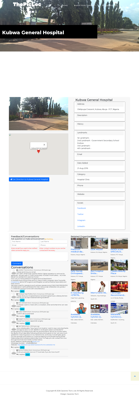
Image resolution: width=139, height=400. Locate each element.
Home (65, 5)
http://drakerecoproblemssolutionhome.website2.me (36, 345)
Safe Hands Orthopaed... (77, 272)
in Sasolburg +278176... (77, 294)
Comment (16, 263)
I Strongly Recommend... (118, 294)
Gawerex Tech (73, 394)
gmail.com (36, 341)
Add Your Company (85, 5)
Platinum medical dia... (77, 250)
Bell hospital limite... (97, 272)
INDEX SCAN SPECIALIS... (117, 250)
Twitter (80, 214)
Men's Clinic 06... (99, 293)
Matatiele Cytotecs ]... (116, 315)
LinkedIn (81, 226)
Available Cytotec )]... (76, 315)
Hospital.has (15, 282)
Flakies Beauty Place (118, 272)
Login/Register (110, 5)
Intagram (81, 220)
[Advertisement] (69, 81)
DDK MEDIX (97, 249)
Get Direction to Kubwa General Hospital (30, 179)
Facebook (81, 208)
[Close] (44, 144)
